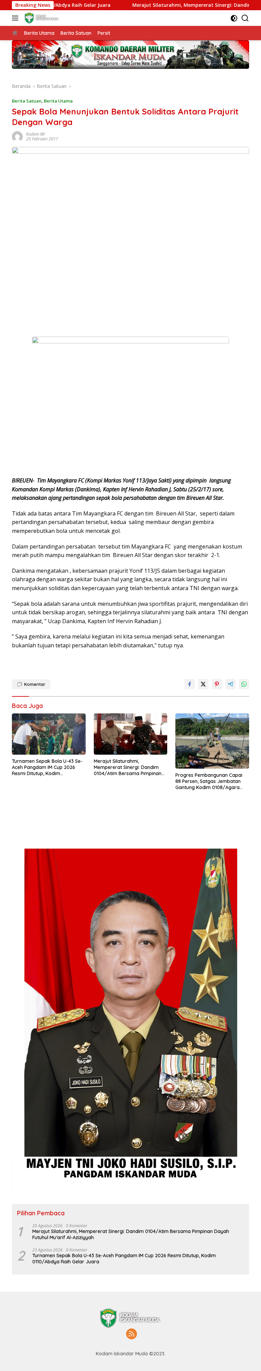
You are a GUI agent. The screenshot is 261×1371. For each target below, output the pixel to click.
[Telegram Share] (230, 684)
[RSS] (131, 1334)
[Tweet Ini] (203, 684)
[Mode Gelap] (234, 18)
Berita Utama (58, 101)
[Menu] (16, 18)
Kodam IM (35, 134)
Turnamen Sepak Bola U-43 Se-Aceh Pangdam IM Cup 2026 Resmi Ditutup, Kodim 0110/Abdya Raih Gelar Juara (47, 767)
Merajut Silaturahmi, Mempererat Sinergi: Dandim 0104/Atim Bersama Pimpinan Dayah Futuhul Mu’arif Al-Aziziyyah (127, 767)
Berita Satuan (26, 101)
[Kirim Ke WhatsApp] (244, 684)
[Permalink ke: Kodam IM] (17, 136)
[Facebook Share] (190, 684)
